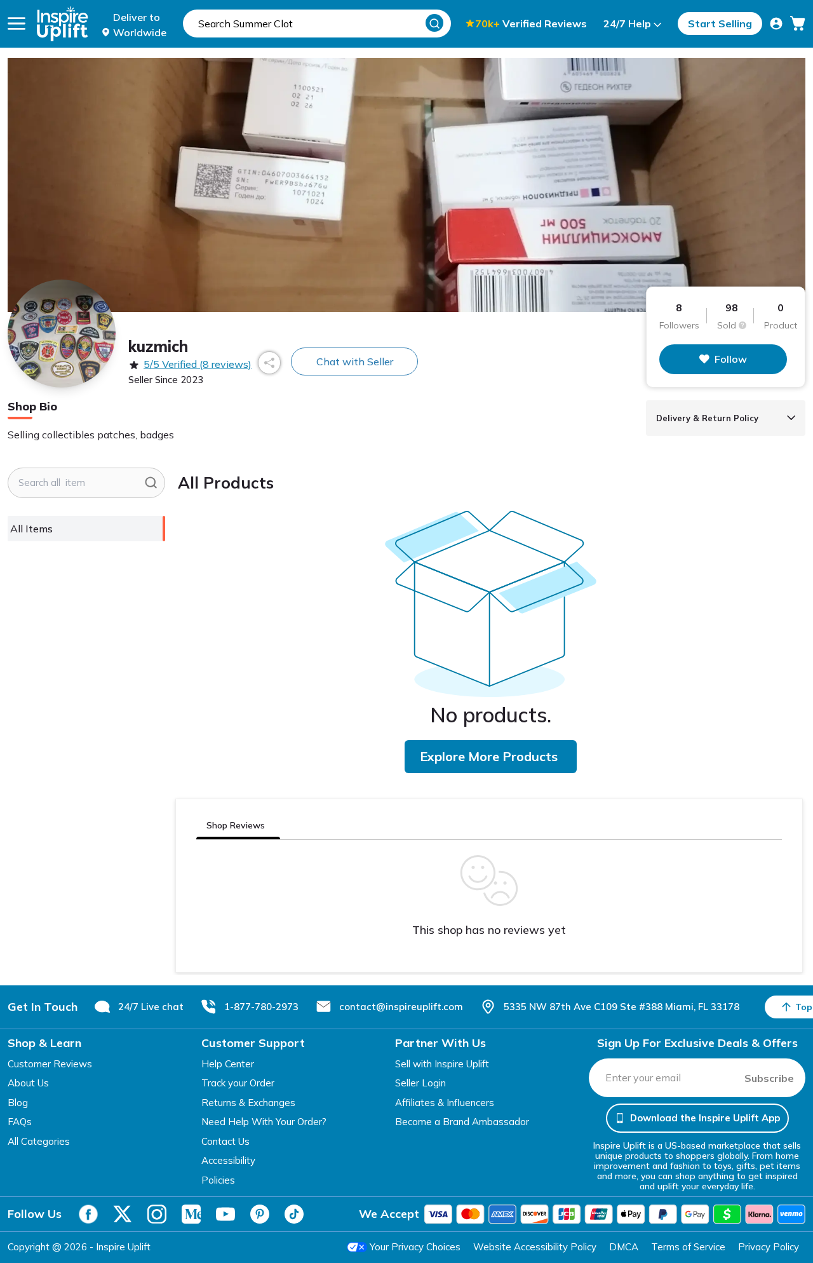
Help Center (227, 1064)
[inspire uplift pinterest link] (259, 1214)
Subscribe (769, 1078)
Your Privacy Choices (415, 1247)
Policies (218, 1180)
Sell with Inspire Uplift (442, 1064)
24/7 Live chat (151, 1007)
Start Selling (720, 23)
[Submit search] (151, 482)
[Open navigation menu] (16, 23)
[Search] (434, 23)
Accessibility (228, 1160)
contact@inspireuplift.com (401, 1007)
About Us (28, 1083)
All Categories (39, 1141)
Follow (731, 359)
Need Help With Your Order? (263, 1122)
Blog (18, 1103)
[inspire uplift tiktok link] (294, 1214)
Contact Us (225, 1141)
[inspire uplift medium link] (191, 1214)
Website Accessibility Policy (534, 1247)
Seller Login (420, 1083)
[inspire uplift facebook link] (88, 1214)
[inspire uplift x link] (122, 1214)
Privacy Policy (768, 1247)
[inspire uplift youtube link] (225, 1214)
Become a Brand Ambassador (462, 1122)
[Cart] (797, 23)
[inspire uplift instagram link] (156, 1214)
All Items (31, 528)
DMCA (623, 1247)
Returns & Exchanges (248, 1103)
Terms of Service (688, 1247)
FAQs (20, 1122)
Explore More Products (489, 756)
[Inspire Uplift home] (63, 23)
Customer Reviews (50, 1064)
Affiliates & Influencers (444, 1103)
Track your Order (237, 1083)
